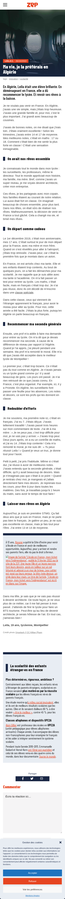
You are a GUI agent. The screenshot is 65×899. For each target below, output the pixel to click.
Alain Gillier (11, 725)
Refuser (32, 881)
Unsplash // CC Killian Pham (28, 632)
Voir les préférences (32, 889)
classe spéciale (24, 292)
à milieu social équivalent (40, 702)
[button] (60, 842)
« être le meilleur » (22, 712)
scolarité (24, 79)
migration (13, 79)
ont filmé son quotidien (40, 749)
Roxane (19, 542)
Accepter (32, 873)
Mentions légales (33, 896)
